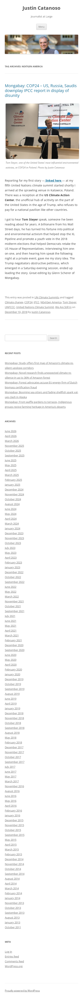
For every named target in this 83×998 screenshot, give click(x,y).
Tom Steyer (69, 302)
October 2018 (13, 723)
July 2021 (10, 616)
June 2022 (10, 587)
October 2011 (13, 927)
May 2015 (10, 840)
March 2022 (12, 596)
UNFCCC (10, 307)
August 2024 (12, 504)
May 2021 (10, 625)
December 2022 (14, 572)
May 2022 (10, 591)
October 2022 (13, 577)
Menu (41, 26)
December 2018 (14, 713)
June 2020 (10, 655)
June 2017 (10, 771)
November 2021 (14, 601)
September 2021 (14, 611)
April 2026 (11, 436)
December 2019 (14, 679)
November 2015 (14, 825)
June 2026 (10, 431)
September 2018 (14, 728)
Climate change (14, 302)
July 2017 (10, 767)
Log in (8, 951)
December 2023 (14, 533)
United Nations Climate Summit (35, 307)
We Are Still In (63, 307)
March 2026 (12, 441)
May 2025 (10, 465)
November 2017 (14, 752)
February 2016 (13, 810)
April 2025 (11, 470)
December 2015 (14, 820)
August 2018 (12, 733)
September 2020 (14, 650)
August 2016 (12, 791)
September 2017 (14, 762)
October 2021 (13, 606)
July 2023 (10, 548)
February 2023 (13, 562)
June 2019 (10, 698)
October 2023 (13, 543)
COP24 (28, 302)
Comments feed (14, 961)
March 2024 (12, 523)
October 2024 (13, 499)
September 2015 (14, 835)
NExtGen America (50, 302)
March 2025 (12, 475)
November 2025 (14, 446)
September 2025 (14, 455)
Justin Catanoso (41, 8)
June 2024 (10, 509)
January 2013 (12, 922)
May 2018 (10, 737)
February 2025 (13, 480)
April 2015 (11, 844)
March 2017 (12, 781)
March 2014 (12, 888)
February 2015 (13, 854)
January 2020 (12, 674)
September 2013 (14, 912)
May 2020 (10, 660)
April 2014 (11, 883)
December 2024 (14, 489)
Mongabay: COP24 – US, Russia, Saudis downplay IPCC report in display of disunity (41, 90)
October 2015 (13, 830)
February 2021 (13, 640)
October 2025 (13, 450)
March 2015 (12, 849)
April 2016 (11, 805)
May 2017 (10, 776)
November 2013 (14, 903)
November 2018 (14, 718)
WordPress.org (14, 966)
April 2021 (11, 630)
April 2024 (11, 518)
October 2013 (13, 908)
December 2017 (14, 747)
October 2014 (13, 869)
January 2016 (12, 815)
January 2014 (12, 898)
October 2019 (13, 684)
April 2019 (11, 703)
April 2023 (11, 557)
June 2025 (10, 460)
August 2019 (12, 694)
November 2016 (14, 786)
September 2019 (14, 689)
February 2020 (13, 669)
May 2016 (10, 801)
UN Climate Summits (46, 297)
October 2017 (13, 757)
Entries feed (12, 956)
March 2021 (12, 635)
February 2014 (13, 893)
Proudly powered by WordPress (22, 990)
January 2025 (12, 484)
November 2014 (14, 864)
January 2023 (12, 567)
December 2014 (14, 859)
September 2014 (14, 874)
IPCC (36, 302)
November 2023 (14, 538)
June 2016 (10, 796)
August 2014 (12, 878)
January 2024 (12, 528)
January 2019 (12, 708)
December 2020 (14, 645)
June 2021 (10, 621)
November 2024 (14, 494)
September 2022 (14, 582)
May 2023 (10, 553)
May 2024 (10, 514)
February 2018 (13, 742)
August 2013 (12, 917)
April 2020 (11, 664)
